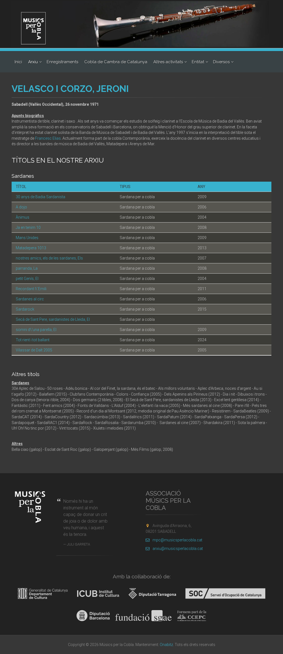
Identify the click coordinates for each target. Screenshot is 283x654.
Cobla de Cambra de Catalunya (115, 61)
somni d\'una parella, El (36, 329)
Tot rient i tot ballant (32, 340)
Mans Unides (27, 237)
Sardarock (25, 309)
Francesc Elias (48, 138)
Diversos (221, 61)
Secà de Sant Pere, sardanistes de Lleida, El (53, 319)
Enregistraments (62, 61)
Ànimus (22, 217)
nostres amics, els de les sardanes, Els (49, 258)
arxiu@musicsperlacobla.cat (178, 548)
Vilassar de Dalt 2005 (34, 350)
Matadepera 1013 (31, 248)
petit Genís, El (27, 278)
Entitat (198, 61)
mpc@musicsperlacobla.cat (177, 540)
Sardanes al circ (30, 299)
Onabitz (166, 644)
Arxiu (33, 61)
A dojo (21, 207)
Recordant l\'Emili (31, 289)
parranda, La (27, 268)
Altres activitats (168, 61)
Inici (18, 61)
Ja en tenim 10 (28, 227)
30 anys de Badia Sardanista (40, 197)
